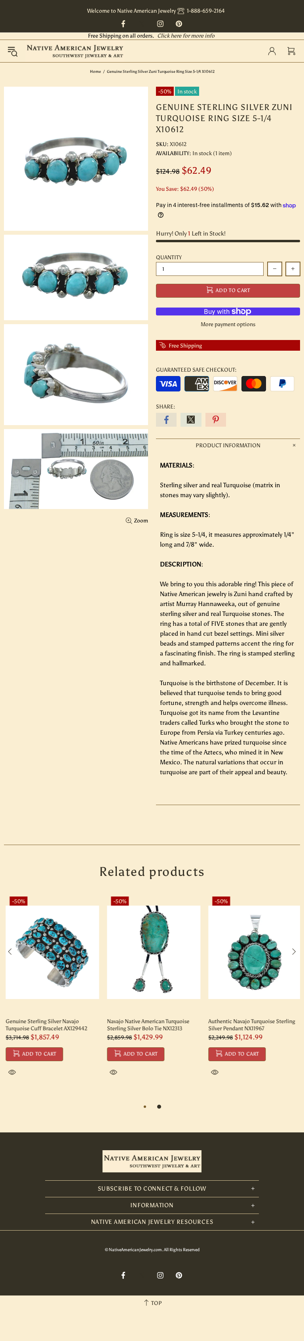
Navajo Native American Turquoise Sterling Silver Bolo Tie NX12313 (146, 1025)
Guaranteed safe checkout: (196, 370)
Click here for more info (186, 35)
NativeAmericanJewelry (74, 51)
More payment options (228, 324)
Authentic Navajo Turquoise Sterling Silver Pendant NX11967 (250, 1025)
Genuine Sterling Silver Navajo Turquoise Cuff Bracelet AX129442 (45, 1025)
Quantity (169, 257)
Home (95, 71)
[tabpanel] (50, 994)
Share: (165, 406)
